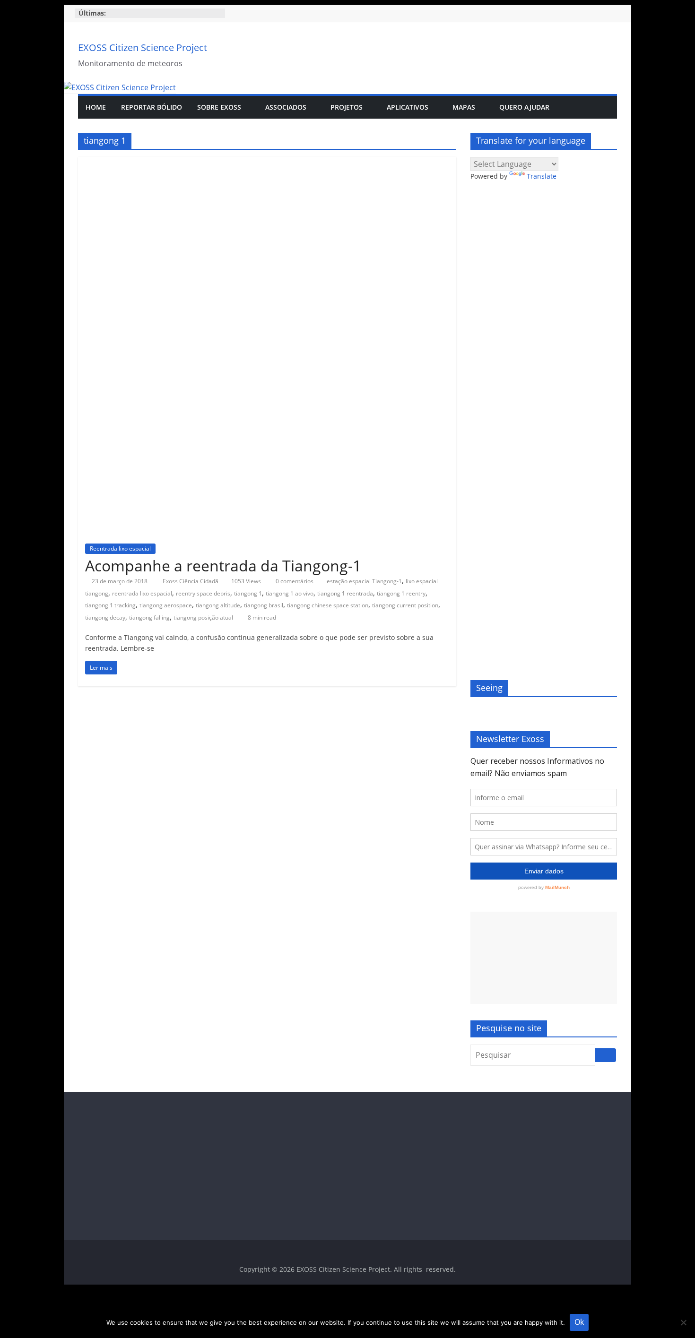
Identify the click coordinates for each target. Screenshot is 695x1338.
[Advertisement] (543, 958)
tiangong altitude (218, 605)
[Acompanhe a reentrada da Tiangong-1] (267, 162)
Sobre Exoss (219, 107)
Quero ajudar (524, 107)
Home (96, 107)
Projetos (346, 107)
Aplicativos (407, 107)
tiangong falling (149, 617)
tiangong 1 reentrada (345, 593)
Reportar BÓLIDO (151, 107)
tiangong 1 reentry (401, 593)
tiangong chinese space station (327, 605)
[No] (683, 1322)
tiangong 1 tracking (110, 605)
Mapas (463, 107)
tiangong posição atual (203, 617)
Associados (285, 107)
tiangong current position (405, 605)
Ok (579, 1322)
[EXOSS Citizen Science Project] (120, 87)
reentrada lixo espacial (142, 593)
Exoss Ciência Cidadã (191, 581)
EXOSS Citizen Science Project (142, 47)
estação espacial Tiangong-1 (364, 581)
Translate (541, 176)
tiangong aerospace (165, 605)
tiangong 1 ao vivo (289, 593)
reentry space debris (203, 593)
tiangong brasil (263, 605)
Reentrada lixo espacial (120, 548)
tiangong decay (105, 617)
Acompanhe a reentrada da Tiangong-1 (223, 565)
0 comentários (293, 581)
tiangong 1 (248, 593)
